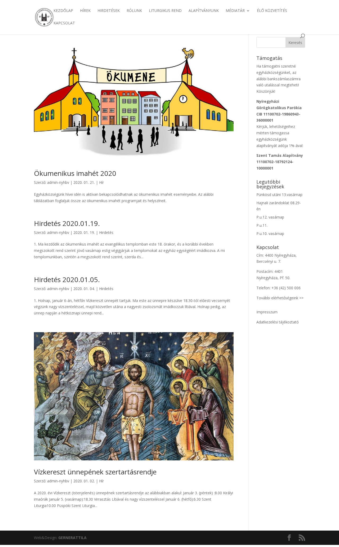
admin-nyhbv (58, 182)
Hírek (85, 11)
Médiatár (235, 11)
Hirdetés (106, 232)
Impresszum (267, 311)
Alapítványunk (204, 11)
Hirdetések (108, 11)
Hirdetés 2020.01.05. (67, 279)
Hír (101, 182)
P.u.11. (261, 225)
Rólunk (134, 11)
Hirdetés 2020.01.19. (67, 223)
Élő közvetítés (272, 11)
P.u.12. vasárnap (270, 217)
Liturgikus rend (165, 11)
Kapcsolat (64, 23)
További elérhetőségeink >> (280, 297)
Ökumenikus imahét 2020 (75, 173)
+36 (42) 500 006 (286, 287)
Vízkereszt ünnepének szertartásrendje (95, 472)
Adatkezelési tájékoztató (277, 321)
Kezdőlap (63, 11)
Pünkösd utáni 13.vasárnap (279, 194)
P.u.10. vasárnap (270, 233)
